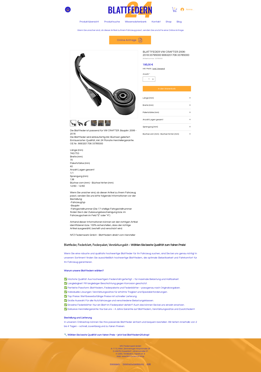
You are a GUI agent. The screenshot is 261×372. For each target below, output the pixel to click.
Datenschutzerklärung (133, 364)
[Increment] (153, 79)
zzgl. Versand (159, 69)
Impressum (115, 364)
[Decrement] (145, 79)
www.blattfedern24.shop (133, 356)
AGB (149, 364)
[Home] (68, 9)
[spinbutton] (149, 79)
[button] (175, 9)
